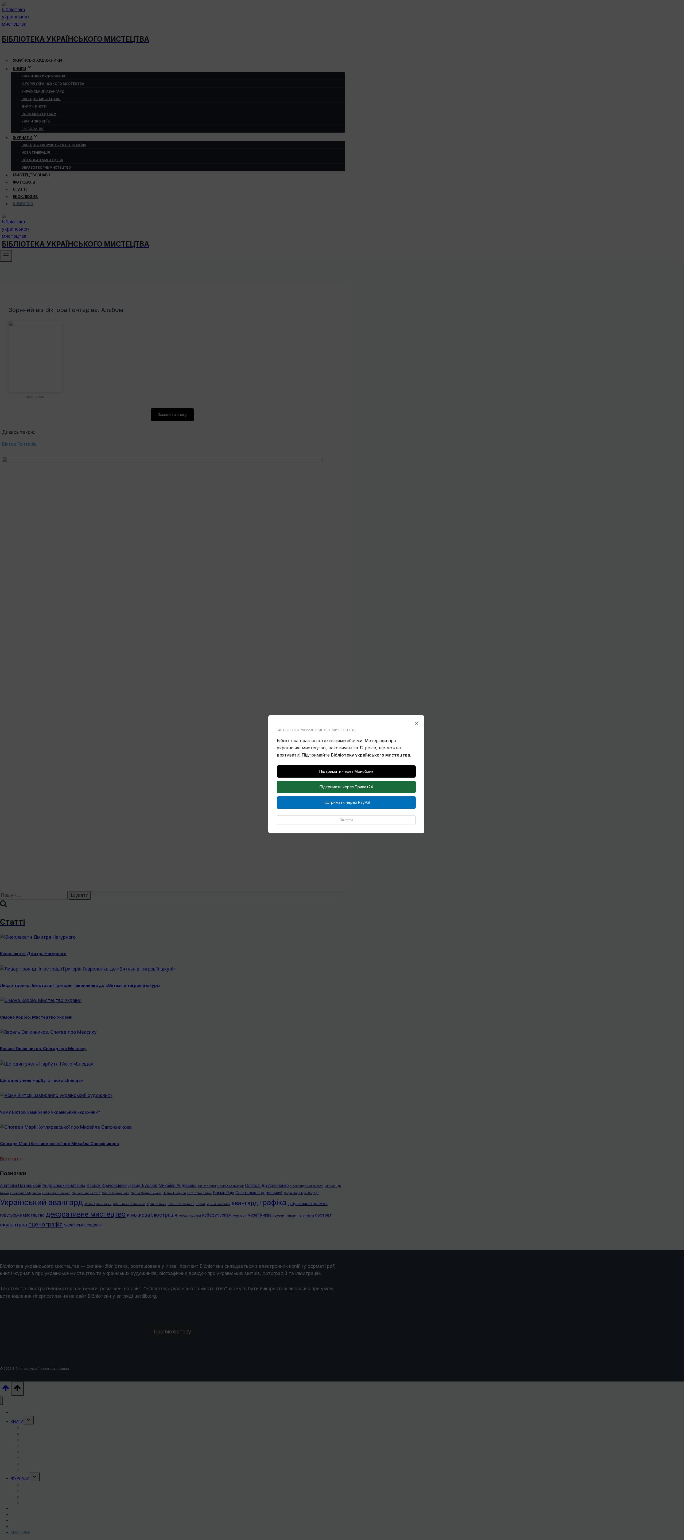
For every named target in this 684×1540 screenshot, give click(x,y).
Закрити (346, 820)
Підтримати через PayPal (346, 802)
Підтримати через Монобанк (346, 771)
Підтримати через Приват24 (346, 787)
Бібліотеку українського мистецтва (370, 755)
